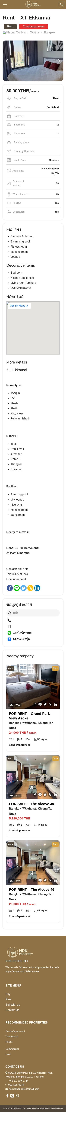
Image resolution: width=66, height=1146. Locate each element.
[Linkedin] (37, 588)
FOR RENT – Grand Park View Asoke (29, 716)
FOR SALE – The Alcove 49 (31, 804)
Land (8, 1054)
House (9, 1041)
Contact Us (12, 1009)
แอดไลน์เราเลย (22, 632)
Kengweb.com (57, 1108)
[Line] (17, 588)
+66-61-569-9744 (18, 1080)
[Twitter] (23, 588)
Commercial (12, 1048)
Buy (7, 994)
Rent (8, 999)
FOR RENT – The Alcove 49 (31, 889)
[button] (7, 60)
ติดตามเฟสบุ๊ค (21, 639)
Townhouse (11, 1036)
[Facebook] (10, 588)
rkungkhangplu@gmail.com (24, 1088)
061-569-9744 (16, 1084)
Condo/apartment (15, 1031)
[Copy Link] (30, 588)
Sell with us (12, 1004)
